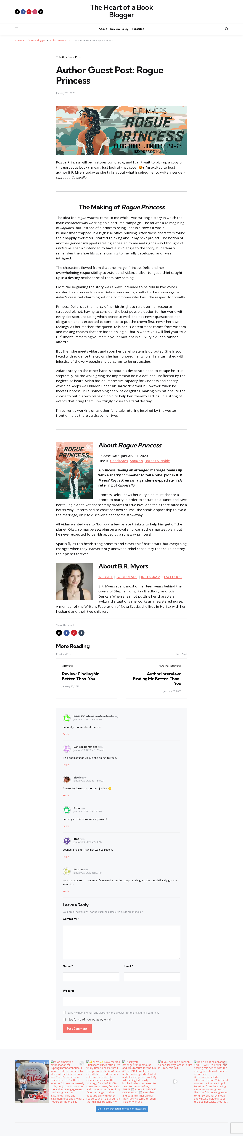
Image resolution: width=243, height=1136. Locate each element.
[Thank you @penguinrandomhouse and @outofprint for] (139, 1081)
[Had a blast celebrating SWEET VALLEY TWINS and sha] (211, 1081)
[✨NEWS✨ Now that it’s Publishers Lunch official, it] (103, 1081)
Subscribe (138, 29)
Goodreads (119, 460)
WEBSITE (105, 576)
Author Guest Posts (70, 57)
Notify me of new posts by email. (90, 1019)
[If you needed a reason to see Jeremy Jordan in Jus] (175, 1081)
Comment (71, 918)
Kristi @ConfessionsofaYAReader (93, 716)
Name (68, 966)
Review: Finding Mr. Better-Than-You (81, 676)
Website (69, 990)
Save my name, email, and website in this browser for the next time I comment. (113, 1012)
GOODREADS (127, 576)
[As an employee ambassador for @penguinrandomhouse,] (68, 1081)
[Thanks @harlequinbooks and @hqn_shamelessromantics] (32, 1081)
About (103, 29)
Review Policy (119, 29)
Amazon (136, 460)
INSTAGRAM (150, 576)
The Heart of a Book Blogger (121, 11)
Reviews (68, 665)
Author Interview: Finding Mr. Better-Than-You (157, 678)
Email (128, 966)
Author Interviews (171, 665)
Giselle (77, 777)
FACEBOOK (173, 576)
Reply (66, 734)
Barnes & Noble (157, 460)
